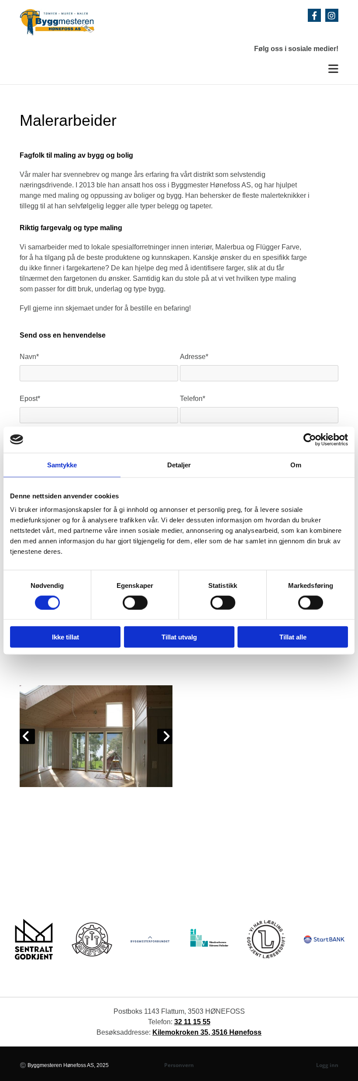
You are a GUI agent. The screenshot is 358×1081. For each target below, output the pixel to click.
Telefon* (192, 398)
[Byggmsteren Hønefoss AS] (314, 15)
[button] (179, 69)
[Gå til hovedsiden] (82, 22)
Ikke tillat (65, 637)
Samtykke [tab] (62, 464)
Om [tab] (295, 464)
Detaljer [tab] (179, 464)
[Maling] (96, 736)
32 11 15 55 (192, 1022)
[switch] (135, 602)
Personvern (179, 1065)
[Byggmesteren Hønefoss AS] (331, 15)
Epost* (30, 398)
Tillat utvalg (179, 637)
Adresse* (194, 356)
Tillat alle (292, 637)
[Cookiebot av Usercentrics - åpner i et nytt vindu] (310, 439)
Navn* (29, 356)
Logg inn (327, 1065)
